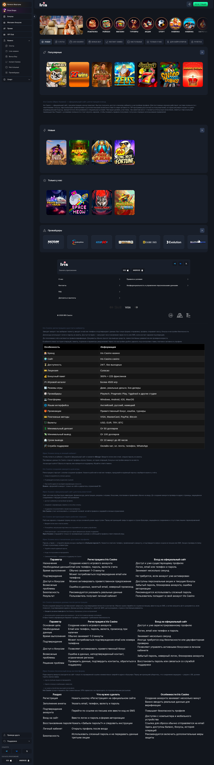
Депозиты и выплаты (67, 298)
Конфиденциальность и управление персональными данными (152, 285)
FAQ (60, 292)
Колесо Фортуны (14, 4)
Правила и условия (134, 279)
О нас (61, 279)
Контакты (62, 285)
